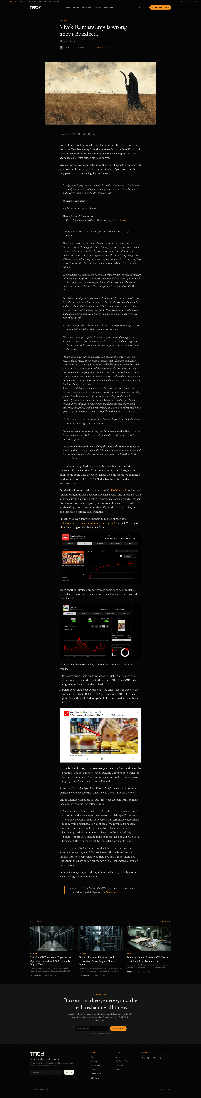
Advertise (119, 1065)
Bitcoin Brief (86, 7)
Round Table (108, 7)
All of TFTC (166, 921)
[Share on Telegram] (89, 134)
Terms (169, 1089)
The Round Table (122, 1061)
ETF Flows (95, 1078)
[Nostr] (148, 1057)
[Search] (140, 7)
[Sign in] (146, 7)
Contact (118, 1070)
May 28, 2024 (120, 220)
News (68, 7)
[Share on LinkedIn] (79, 134)
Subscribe (117, 1029)
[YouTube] (160, 1057)
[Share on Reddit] (84, 134)
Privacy (161, 1089)
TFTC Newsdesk (36, 975)
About (118, 1057)
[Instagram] (154, 1057)
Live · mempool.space (188, 1)
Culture (63, 20)
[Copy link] (94, 134)
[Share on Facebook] (74, 134)
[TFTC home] (35, 7)
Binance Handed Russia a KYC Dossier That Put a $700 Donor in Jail (148, 959)
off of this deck (118, 490)
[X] (142, 1057)
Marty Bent (67, 48)
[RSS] (166, 1057)
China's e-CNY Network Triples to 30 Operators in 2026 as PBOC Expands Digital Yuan (50, 961)
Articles (76, 7)
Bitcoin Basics (96, 1074)
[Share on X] (68, 134)
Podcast (98, 7)
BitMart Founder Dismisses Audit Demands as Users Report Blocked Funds (97, 961)
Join (68, 1072)
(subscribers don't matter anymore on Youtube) (87, 523)
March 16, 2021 (113, 892)
